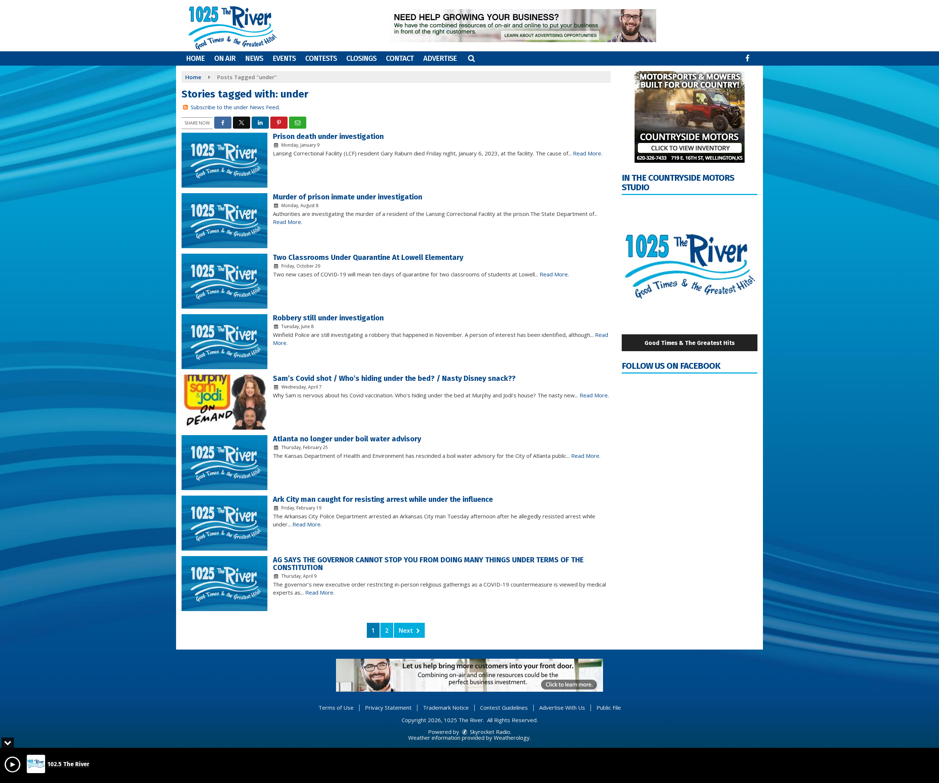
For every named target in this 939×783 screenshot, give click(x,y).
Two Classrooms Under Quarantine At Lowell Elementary (368, 257)
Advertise (440, 58)
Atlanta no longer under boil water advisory (347, 438)
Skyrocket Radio (489, 731)
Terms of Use (336, 707)
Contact (400, 58)
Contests (321, 58)
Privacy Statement (388, 707)
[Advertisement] (522, 25)
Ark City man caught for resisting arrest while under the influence (383, 499)
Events (284, 58)
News (254, 58)
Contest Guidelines (504, 707)
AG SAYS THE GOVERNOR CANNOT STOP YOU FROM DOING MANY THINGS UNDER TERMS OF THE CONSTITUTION (428, 563)
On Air (224, 58)
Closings (361, 58)
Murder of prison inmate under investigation (347, 196)
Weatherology (512, 737)
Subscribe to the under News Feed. (235, 107)
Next (406, 630)
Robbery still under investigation (328, 317)
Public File (608, 707)
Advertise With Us (562, 707)
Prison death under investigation (328, 136)
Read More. (587, 153)
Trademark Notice (446, 707)
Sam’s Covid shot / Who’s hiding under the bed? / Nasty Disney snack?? (394, 378)
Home (195, 58)
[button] (471, 58)
